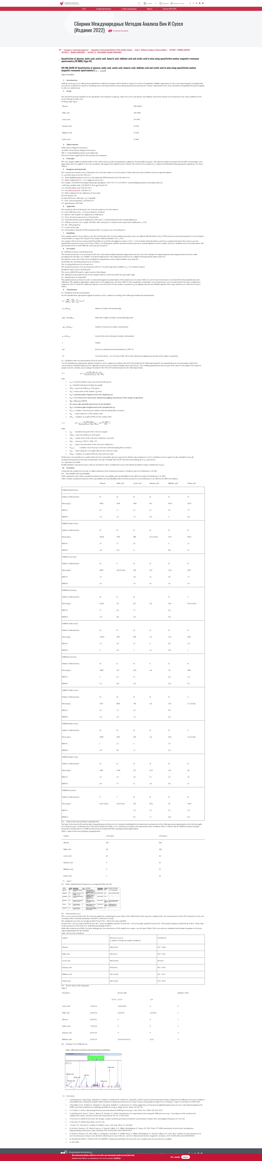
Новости (149, 9)
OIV (60, 50)
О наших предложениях (129, 9)
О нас (84, 9)
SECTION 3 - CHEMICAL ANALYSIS (179, 50)
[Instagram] (199, 3)
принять (185, 1157)
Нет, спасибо (175, 1157)
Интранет (166, 3)
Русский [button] (149, 3)
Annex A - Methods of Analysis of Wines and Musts (151, 50)
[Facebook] (190, 3)
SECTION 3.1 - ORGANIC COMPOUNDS (73, 52)
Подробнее (117, 1158)
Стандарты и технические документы (76, 50)
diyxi (73, 190)
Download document (120, 31)
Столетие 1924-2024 (169, 9)
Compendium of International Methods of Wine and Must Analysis (111, 50)
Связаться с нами (178, 3)
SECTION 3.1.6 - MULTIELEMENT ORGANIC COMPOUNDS (104, 52)
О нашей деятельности (103, 9)
